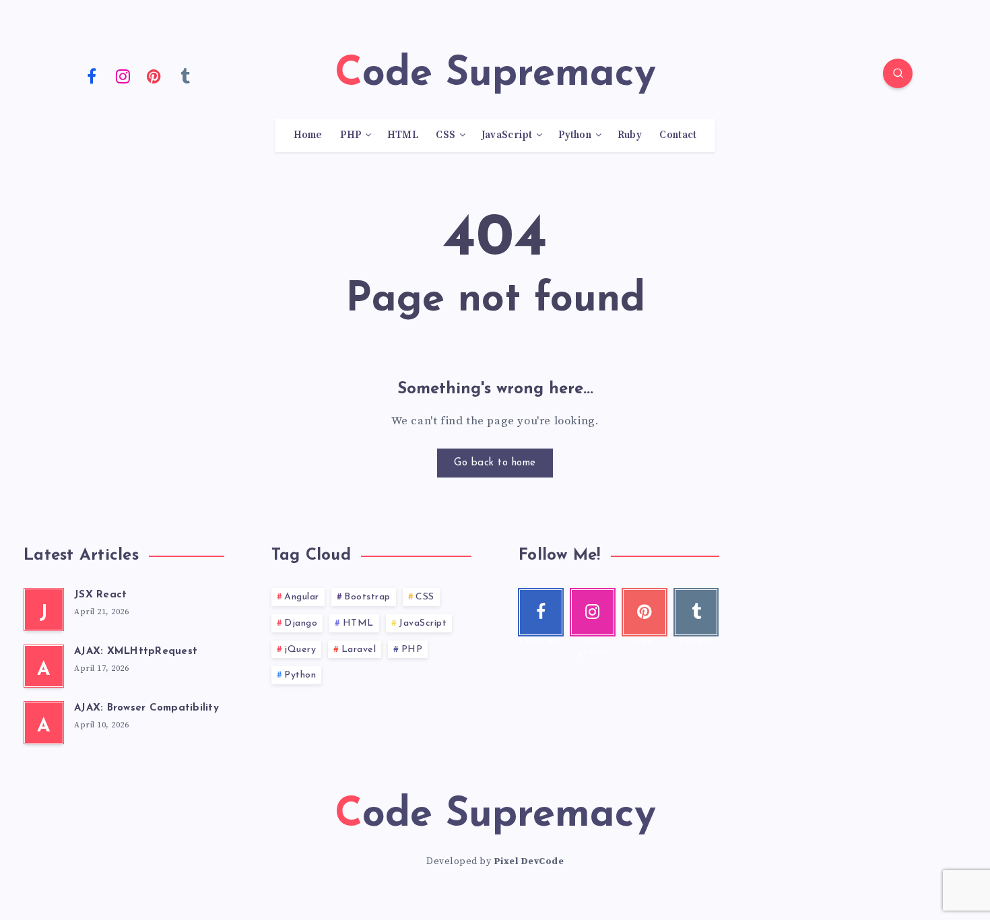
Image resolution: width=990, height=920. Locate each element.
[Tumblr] (186, 75)
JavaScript (507, 135)
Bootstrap (367, 597)
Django (300, 623)
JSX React (100, 595)
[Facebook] (91, 75)
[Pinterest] (154, 75)
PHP (350, 135)
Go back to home (495, 463)
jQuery (300, 650)
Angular (301, 597)
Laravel (358, 650)
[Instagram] (123, 75)
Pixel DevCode (529, 861)
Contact (677, 135)
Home (308, 135)
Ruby (630, 135)
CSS (445, 135)
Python (574, 135)
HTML (402, 135)
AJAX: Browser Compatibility (146, 708)
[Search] (898, 73)
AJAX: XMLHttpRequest (135, 652)
